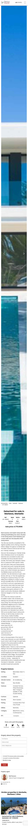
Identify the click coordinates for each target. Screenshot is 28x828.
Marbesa (20, 503)
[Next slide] (23, 253)
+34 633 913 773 (6, 782)
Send (4, 765)
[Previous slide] (4, 253)
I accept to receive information (11, 758)
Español (19, 2)
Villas (10, 503)
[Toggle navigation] (25, 2)
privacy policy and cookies (16, 756)
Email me (4, 784)
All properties (4, 503)
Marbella (15, 503)
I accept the (13, 756)
